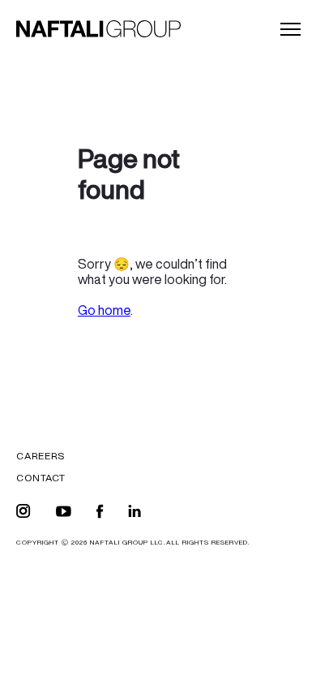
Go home (104, 310)
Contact (41, 477)
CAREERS (40, 455)
